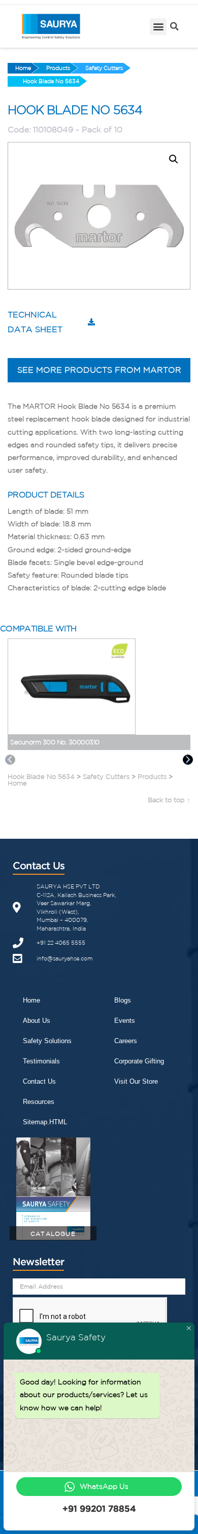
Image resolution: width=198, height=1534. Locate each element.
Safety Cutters (104, 68)
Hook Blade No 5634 (51, 81)
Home (23, 68)
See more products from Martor (99, 369)
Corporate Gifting (139, 1061)
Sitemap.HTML (45, 1122)
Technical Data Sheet (35, 322)
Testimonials (41, 1061)
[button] (158, 26)
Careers (125, 1041)
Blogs (122, 1000)
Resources (38, 1101)
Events (124, 1020)
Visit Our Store (136, 1081)
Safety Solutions (47, 1041)
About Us (36, 1020)
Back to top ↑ (169, 800)
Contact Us (39, 1081)
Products (58, 68)
